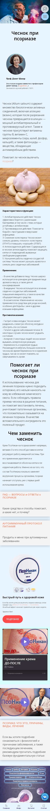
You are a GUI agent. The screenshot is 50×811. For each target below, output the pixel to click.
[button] (23, 86)
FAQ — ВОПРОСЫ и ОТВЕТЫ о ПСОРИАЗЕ (22, 496)
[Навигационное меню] (45, 16)
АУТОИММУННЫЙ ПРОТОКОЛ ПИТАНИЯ (22, 525)
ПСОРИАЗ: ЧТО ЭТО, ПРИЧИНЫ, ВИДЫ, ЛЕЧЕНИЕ (23, 724)
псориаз (7, 161)
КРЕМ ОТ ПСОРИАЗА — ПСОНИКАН (26, 605)
